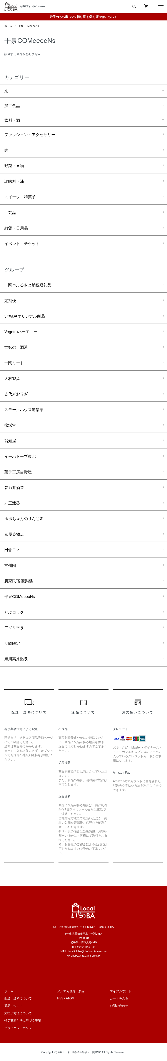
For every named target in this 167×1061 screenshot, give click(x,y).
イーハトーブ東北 (20, 456)
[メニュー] (160, 6)
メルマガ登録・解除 (71, 991)
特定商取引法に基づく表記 (22, 1020)
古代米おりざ (16, 393)
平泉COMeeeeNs (28, 26)
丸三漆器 (12, 502)
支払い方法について (18, 1013)
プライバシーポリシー (19, 1028)
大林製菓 (12, 378)
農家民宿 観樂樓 (18, 580)
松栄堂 (10, 425)
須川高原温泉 (16, 658)
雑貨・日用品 (16, 228)
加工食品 (12, 105)
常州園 (10, 565)
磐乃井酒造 (14, 487)
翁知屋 (10, 440)
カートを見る (119, 998)
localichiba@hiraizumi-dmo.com (87, 951)
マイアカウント (120, 991)
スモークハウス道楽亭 (23, 409)
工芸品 (10, 212)
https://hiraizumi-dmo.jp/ (86, 955)
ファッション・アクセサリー (29, 134)
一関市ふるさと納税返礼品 (27, 284)
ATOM (70, 998)
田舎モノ (12, 549)
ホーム (8, 26)
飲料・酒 (12, 120)
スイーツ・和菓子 (20, 196)
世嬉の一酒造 (16, 347)
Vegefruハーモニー (20, 331)
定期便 (10, 300)
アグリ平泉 (14, 627)
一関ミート (14, 362)
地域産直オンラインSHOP (32, 6)
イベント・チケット (22, 243)
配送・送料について (18, 998)
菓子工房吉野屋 (18, 471)
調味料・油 (14, 181)
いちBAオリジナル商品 (24, 316)
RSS (60, 998)
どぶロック (14, 612)
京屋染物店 (14, 534)
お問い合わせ (119, 1005)
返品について (13, 1005)
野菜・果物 (14, 165)
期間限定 (12, 643)
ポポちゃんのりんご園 (23, 518)
